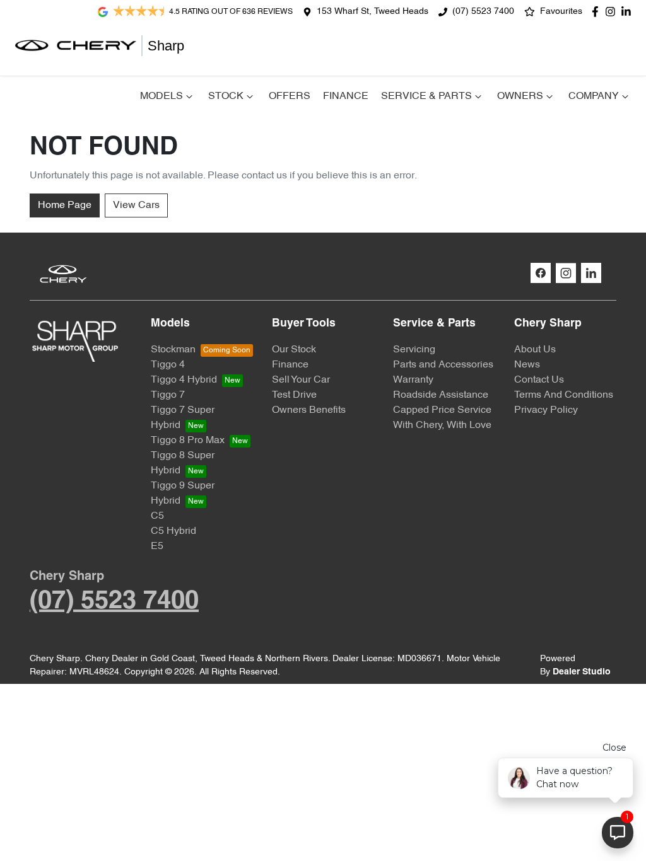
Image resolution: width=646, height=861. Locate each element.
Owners (520, 96)
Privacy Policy (546, 410)
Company (593, 96)
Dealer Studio (582, 672)
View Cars (136, 205)
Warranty (413, 380)
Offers (289, 96)
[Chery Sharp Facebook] (598, 11)
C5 (157, 516)
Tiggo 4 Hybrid (184, 380)
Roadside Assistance (440, 395)
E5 (157, 546)
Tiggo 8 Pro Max (188, 441)
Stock (226, 96)
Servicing (414, 350)
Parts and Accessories (443, 365)
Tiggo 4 (168, 365)
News (527, 365)
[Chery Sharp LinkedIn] (629, 11)
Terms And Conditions (563, 395)
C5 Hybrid (173, 531)
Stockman (173, 350)
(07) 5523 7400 (483, 12)
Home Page (64, 205)
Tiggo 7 (168, 395)
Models (161, 96)
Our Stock (294, 350)
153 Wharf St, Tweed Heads (372, 12)
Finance (345, 96)
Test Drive (294, 395)
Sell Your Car (301, 380)
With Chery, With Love (442, 425)
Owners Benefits (309, 410)
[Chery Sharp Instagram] (613, 11)
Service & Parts (426, 96)
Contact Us (539, 380)
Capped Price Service (442, 410)
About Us (535, 350)
